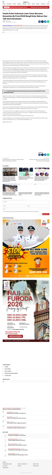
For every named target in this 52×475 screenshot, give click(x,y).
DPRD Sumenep (8, 369)
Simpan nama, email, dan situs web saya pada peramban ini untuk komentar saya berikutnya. (21, 211)
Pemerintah (17, 434)
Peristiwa (13, 439)
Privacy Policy (36, 464)
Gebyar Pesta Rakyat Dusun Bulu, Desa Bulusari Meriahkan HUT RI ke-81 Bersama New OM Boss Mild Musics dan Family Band (42, 178)
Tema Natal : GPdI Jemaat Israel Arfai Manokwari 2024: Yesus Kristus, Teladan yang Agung (39, 159)
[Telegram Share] (45, 21)
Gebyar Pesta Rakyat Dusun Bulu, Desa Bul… (17, 418)
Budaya (6, 408)
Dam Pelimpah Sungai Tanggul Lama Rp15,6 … (17, 423)
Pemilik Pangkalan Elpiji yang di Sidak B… (17, 440)
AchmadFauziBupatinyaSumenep (11, 373)
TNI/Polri (20, 426)
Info (12, 408)
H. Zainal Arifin (8, 375)
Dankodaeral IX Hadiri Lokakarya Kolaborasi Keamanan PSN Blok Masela (25, 193)
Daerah (9, 408)
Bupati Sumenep (8, 371)
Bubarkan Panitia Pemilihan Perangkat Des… (17, 413)
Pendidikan (13, 453)
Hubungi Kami (5, 467)
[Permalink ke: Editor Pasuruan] (4, 21)
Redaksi (19, 465)
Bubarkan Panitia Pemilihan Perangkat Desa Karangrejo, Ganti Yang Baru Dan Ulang (26, 178)
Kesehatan (15, 408)
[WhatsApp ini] (48, 21)
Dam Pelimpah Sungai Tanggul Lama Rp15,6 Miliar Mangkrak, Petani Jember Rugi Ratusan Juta (10, 193)
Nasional (19, 408)
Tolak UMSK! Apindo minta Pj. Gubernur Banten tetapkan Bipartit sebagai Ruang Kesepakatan (13, 159)
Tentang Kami (36, 465)
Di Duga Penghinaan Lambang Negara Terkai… (18, 454)
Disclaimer (5, 465)
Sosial (16, 439)
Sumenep (6, 366)
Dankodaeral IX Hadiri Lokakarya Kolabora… (16, 427)
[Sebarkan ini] (39, 21)
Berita (4, 408)
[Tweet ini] (42, 21)
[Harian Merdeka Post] (26, 1)
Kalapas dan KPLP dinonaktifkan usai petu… (17, 445)
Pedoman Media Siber (7, 464)
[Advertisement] (26, 137)
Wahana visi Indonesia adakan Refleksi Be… (12, 409)
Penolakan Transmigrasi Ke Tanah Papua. (17, 435)
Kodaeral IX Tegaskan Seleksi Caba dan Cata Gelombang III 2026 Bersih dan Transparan (42, 193)
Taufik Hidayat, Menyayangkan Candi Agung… (18, 450)
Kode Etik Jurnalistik (22, 464)
